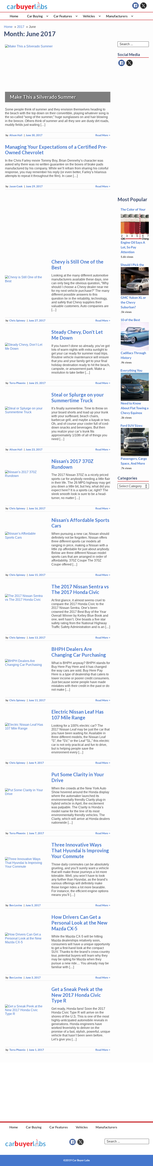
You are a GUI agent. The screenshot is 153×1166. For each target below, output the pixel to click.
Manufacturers (117, 16)
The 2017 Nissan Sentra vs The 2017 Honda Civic (80, 589)
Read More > (102, 135)
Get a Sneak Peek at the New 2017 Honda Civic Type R (77, 995)
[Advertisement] (57, 224)
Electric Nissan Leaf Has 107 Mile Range (77, 714)
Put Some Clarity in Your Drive (77, 777)
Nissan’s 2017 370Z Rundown (72, 464)
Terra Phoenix (17, 383)
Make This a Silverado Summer (43, 97)
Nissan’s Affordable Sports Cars (80, 523)
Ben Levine (15, 905)
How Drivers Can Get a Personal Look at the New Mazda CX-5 (79, 922)
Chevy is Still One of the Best (77, 264)
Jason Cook (16, 186)
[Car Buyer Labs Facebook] (135, 5)
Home (14, 16)
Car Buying (35, 16)
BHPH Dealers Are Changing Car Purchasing (78, 652)
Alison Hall (15, 135)
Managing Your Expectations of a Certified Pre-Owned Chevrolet (56, 149)
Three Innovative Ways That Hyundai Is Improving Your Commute (80, 850)
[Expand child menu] (47, 16)
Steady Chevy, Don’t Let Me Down (77, 335)
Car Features (63, 16)
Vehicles (89, 16)
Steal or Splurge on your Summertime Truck (77, 397)
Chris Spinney (17, 320)
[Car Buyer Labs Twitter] (143, 5)
